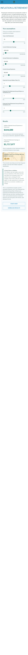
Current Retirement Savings (9, 47)
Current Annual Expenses (9, 69)
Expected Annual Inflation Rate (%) (11, 80)
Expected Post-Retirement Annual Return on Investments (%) (13, 104)
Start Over (14, 203)
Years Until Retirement (8, 36)
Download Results (14, 208)
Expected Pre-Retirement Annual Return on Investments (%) (13, 92)
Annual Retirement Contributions (11, 58)
